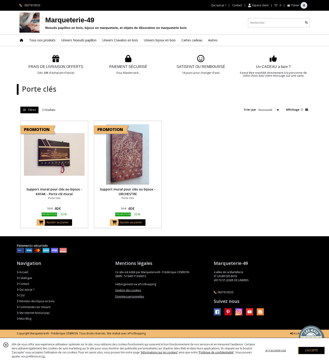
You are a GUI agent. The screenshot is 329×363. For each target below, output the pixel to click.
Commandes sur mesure (35, 307)
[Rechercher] (306, 22)
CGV (22, 295)
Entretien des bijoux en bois (36, 301)
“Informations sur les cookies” (159, 352)
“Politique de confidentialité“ (216, 352)
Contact (237, 5)
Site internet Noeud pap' (34, 313)
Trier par (250, 110)
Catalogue (25, 278)
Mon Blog (25, 319)
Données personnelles (129, 296)
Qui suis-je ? (26, 289)
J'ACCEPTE (311, 350)
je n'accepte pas (275, 350)
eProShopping (137, 333)
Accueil (23, 272)
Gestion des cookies (128, 290)
